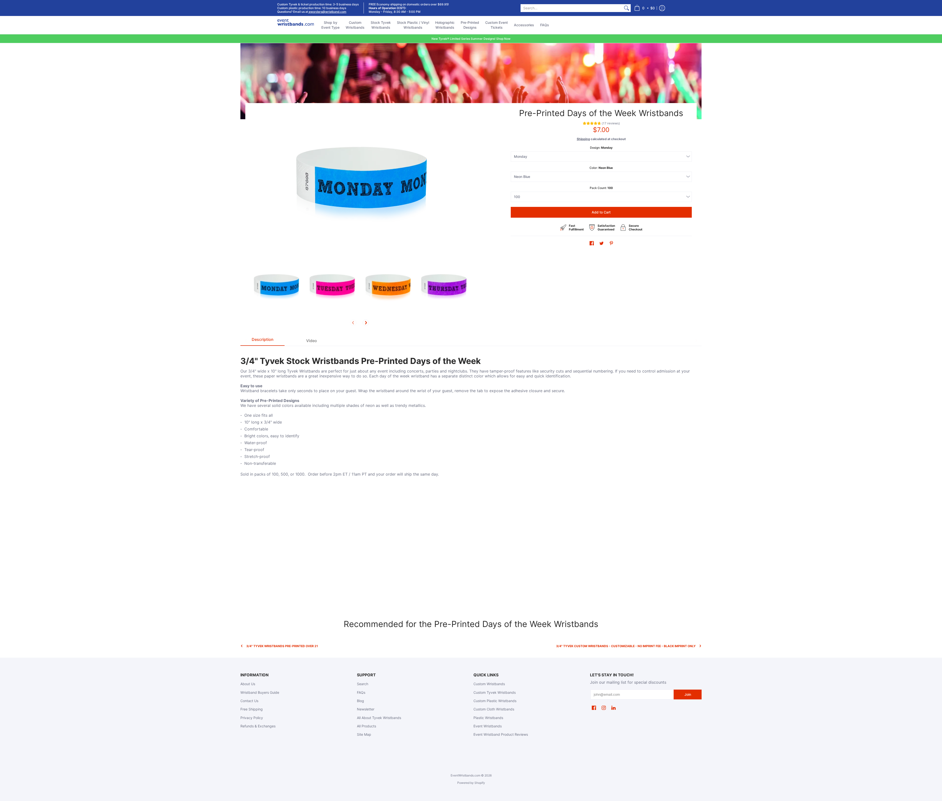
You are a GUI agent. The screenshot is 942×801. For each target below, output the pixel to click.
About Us (247, 684)
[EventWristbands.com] (295, 25)
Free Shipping (251, 709)
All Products (366, 726)
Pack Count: (601, 188)
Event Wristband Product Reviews (500, 734)
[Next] (365, 322)
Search (362, 684)
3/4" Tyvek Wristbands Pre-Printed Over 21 (282, 646)
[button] (644, 8)
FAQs (361, 692)
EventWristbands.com (465, 775)
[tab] (262, 341)
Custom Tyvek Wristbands (494, 692)
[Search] (626, 8)
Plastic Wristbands (488, 718)
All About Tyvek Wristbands (379, 718)
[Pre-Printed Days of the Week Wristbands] (275, 286)
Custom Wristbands (489, 684)
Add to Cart (601, 212)
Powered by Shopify (471, 783)
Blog (360, 701)
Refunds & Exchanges (257, 726)
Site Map (364, 734)
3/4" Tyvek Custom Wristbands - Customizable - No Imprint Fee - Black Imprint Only (626, 646)
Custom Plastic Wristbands (494, 701)
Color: (601, 168)
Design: (601, 147)
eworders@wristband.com (327, 11)
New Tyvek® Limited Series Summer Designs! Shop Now (471, 38)
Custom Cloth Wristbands (493, 709)
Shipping (583, 139)
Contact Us (249, 701)
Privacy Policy (251, 718)
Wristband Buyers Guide (259, 692)
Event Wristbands (487, 726)
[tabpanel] (471, 414)
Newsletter (365, 709)
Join (687, 694)
